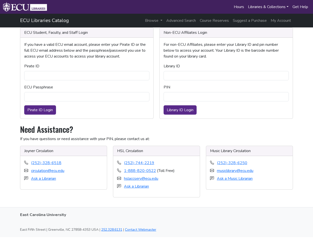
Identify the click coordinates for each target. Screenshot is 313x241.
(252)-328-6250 (232, 163)
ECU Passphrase (38, 87)
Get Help (300, 7)
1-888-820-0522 (140, 170)
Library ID (172, 66)
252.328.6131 (111, 229)
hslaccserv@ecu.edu (141, 178)
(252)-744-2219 (139, 163)
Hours (239, 7)
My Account (281, 20)
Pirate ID (31, 66)
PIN (167, 87)
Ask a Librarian (43, 178)
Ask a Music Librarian (235, 178)
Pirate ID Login (40, 110)
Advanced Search (181, 20)
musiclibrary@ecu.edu (235, 170)
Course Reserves (214, 20)
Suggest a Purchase (250, 20)
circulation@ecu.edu (47, 170)
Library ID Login (180, 110)
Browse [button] (152, 20)
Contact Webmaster (140, 229)
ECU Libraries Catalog (44, 20)
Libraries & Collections (267, 7)
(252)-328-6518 (46, 163)
